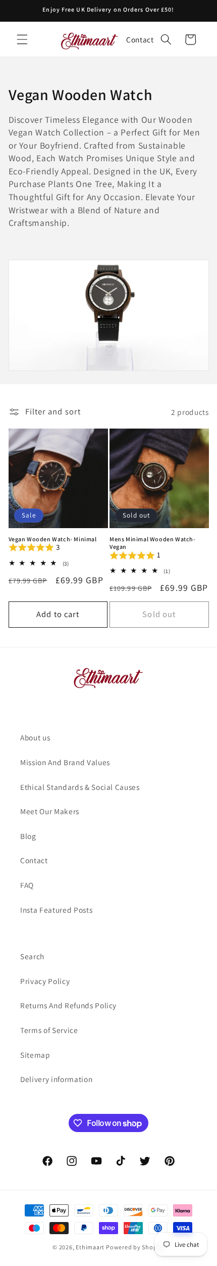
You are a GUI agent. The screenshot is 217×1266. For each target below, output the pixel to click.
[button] (22, 39)
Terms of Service (49, 1030)
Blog (28, 836)
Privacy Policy (45, 981)
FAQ (27, 885)
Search (32, 956)
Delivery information (56, 1079)
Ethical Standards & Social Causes (80, 787)
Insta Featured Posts (56, 910)
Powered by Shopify (135, 1247)
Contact (140, 39)
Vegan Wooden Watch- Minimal (53, 539)
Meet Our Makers (49, 811)
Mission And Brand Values (65, 762)
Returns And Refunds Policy (68, 1005)
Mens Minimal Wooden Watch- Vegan (153, 543)
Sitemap (35, 1055)
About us (35, 737)
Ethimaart (91, 1247)
